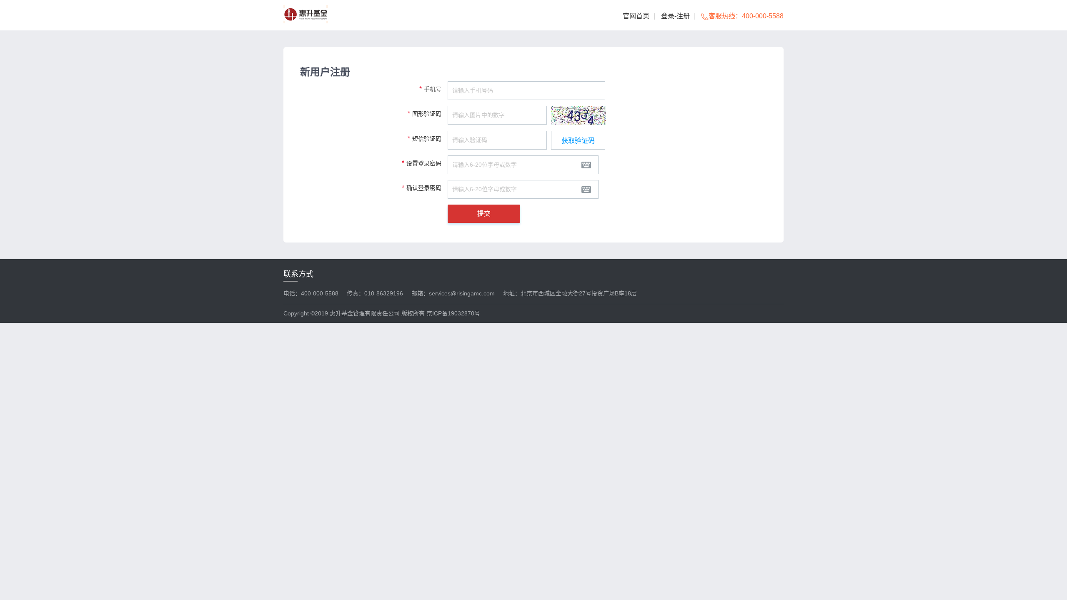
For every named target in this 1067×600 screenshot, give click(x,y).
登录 (667, 16)
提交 (484, 213)
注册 (683, 16)
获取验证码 (578, 140)
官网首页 (636, 16)
